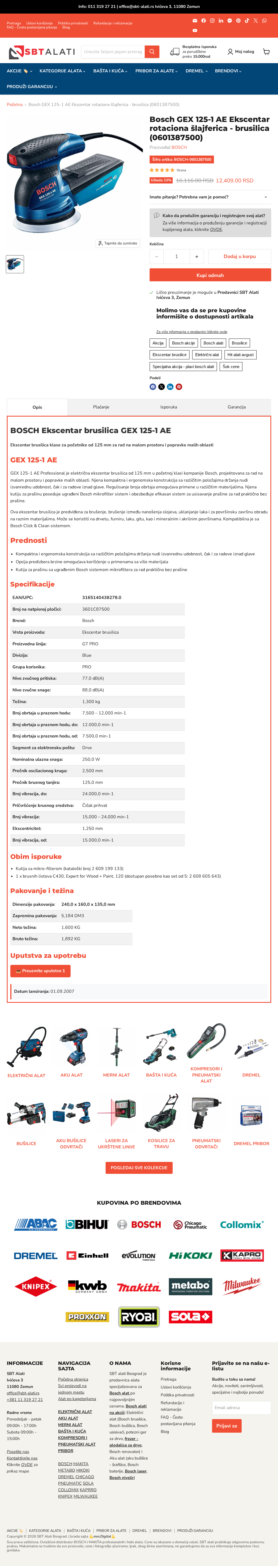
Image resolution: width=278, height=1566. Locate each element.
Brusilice (239, 343)
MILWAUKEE (86, 1496)
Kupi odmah (210, 275)
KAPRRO (88, 1490)
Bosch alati (213, 343)
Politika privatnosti (73, 23)
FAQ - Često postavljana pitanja (32, 27)
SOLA (88, 1483)
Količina (157, 244)
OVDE (216, 230)
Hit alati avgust (241, 354)
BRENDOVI (227, 71)
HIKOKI (83, 1470)
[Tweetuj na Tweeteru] (161, 387)
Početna (15, 104)
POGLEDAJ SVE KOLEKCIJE (139, 1168)
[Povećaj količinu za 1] (197, 256)
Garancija (237, 407)
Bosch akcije (183, 343)
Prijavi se (226, 1426)
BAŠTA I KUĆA (109, 71)
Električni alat (207, 354)
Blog (66, 27)
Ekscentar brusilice (170, 354)
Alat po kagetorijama (77, 1398)
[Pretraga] (152, 52)
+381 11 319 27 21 (25, 1399)
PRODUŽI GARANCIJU (30, 87)
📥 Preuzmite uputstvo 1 (40, 971)
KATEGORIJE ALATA (61, 71)
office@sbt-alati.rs (23, 1393)
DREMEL (195, 71)
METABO (66, 1470)
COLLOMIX (68, 1490)
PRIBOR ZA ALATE (155, 71)
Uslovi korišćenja (39, 23)
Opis (37, 407)
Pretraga (14, 23)
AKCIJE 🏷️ (18, 71)
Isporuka (168, 407)
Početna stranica (73, 1379)
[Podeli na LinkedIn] (170, 387)
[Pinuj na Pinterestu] (179, 387)
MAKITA (81, 1464)
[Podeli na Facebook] (153, 387)
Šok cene (231, 366)
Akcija (158, 343)
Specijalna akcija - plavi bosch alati (183, 366)
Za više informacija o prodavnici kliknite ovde (191, 332)
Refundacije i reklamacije (112, 23)
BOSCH (179, 147)
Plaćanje (101, 407)
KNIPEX (65, 1496)
